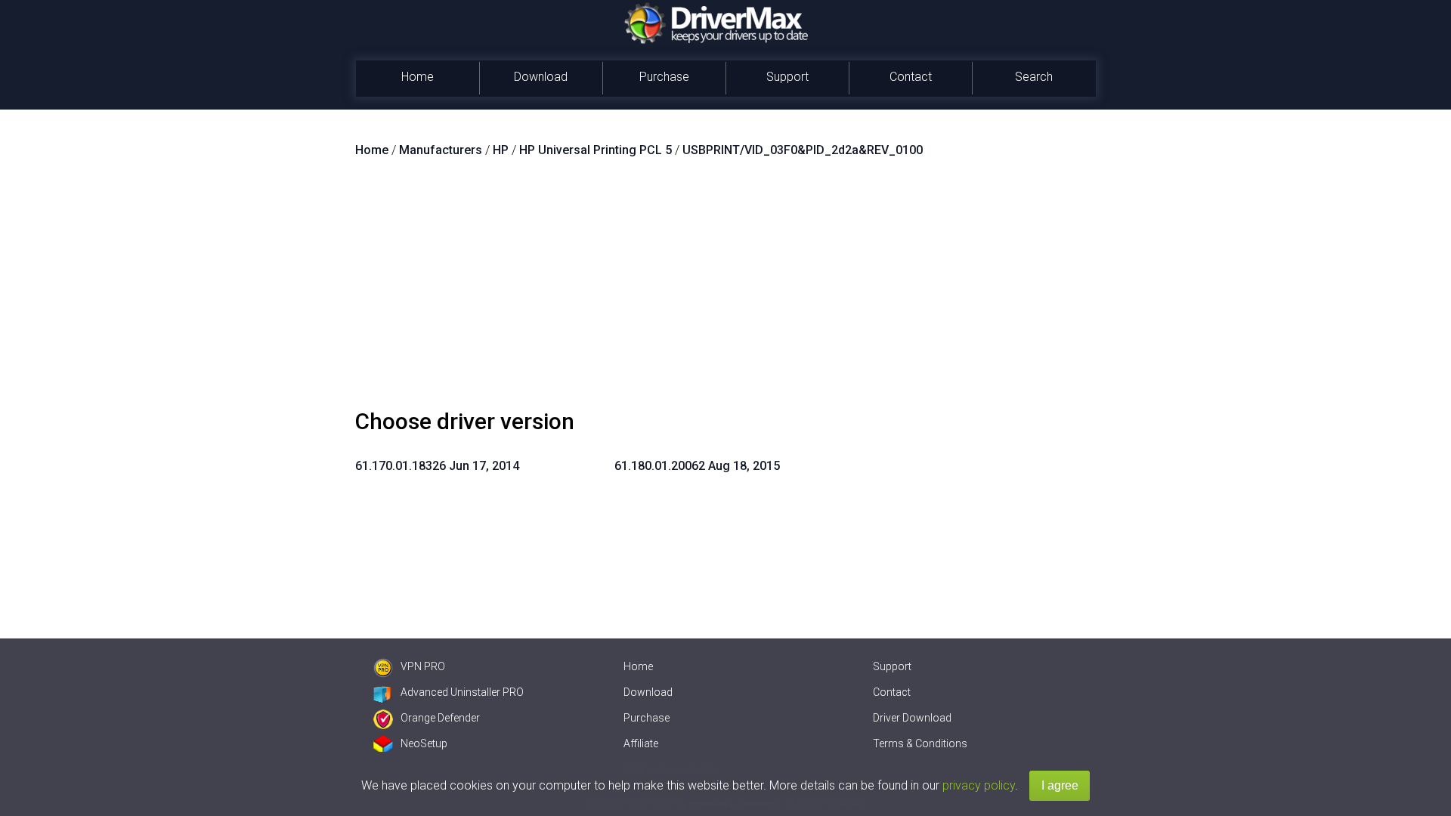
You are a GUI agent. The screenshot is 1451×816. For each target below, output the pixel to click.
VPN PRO (423, 666)
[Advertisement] (725, 289)
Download (541, 77)
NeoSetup (424, 743)
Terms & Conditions (920, 743)
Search (1034, 77)
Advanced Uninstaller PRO (462, 692)
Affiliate (640, 743)
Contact (910, 77)
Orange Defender (440, 717)
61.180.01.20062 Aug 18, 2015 (697, 466)
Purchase (664, 77)
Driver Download (912, 717)
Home (417, 77)
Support (787, 77)
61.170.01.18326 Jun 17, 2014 (437, 466)
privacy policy (978, 785)
